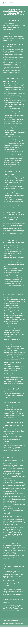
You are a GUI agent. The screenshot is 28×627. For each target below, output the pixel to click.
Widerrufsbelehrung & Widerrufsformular (13, 623)
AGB (13, 622)
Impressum (7, 620)
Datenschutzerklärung (16, 620)
